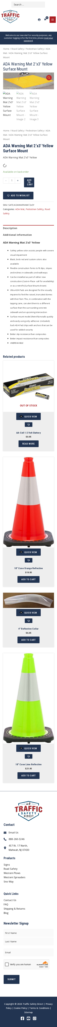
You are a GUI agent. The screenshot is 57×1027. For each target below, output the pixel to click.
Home (6, 48)
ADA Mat (19, 209)
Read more (28, 443)
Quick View (30, 416)
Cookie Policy (20, 1008)
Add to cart (30, 182)
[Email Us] (11, 833)
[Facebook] (22, 1018)
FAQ (6, 904)
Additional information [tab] (17, 234)
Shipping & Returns (14, 908)
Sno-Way (9, 881)
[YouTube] (28, 1018)
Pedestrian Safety (35, 48)
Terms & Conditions (39, 1008)
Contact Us (10, 900)
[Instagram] (34, 1018)
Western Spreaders (15, 877)
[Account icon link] (39, 19)
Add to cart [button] (28, 579)
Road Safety (17, 48)
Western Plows (12, 873)
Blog (6, 913)
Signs (7, 864)
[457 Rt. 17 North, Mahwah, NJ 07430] (16, 848)
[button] (49, 77)
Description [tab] (10, 228)
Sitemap (28, 1012)
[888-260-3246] (14, 839)
